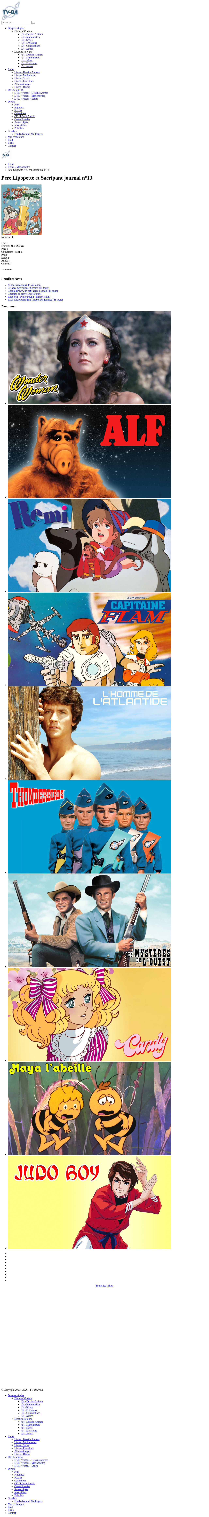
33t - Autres (27, 48)
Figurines (19, 107)
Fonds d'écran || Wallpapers (28, 134)
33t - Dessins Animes (32, 34)
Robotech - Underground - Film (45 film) (29, 296)
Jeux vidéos (20, 125)
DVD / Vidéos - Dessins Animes (31, 92)
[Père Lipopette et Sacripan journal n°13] (21, 234)
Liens (11, 142)
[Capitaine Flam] (89, 684)
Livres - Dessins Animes (27, 72)
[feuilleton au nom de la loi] (89, 966)
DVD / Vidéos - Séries (26, 98)
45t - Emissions (29, 63)
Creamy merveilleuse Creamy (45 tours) (28, 287)
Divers (11, 101)
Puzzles (18, 110)
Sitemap (49, 1389)
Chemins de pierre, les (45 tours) (24, 293)
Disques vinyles (16, 28)
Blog (10, 139)
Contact (12, 145)
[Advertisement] (17, 1336)
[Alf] (89, 497)
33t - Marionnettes (30, 37)
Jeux (16, 104)
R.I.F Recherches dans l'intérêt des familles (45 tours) (35, 299)
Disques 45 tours (23, 1418)
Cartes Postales (22, 119)
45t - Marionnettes (30, 57)
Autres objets (21, 122)
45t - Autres (27, 66)
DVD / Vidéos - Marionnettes (29, 95)
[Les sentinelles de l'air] (89, 872)
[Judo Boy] (89, 1248)
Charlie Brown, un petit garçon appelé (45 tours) (33, 290)
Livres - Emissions (23, 81)
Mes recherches (16, 136)
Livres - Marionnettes (25, 75)
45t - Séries (26, 60)
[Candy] (89, 1060)
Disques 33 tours (23, 1398)
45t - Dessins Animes (32, 54)
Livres (11, 69)
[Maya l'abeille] (89, 1154)
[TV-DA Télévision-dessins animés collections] (10, 19)
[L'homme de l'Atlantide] (89, 778)
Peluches (19, 128)
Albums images (22, 84)
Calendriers (20, 113)
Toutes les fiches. (104, 1285)
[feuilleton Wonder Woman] (89, 403)
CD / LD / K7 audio (24, 116)
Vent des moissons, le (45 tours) (24, 285)
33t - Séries (26, 40)
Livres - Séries (21, 78)
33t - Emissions (29, 42)
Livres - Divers (22, 87)
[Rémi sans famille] (89, 591)
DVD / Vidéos (15, 89)
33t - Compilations (30, 45)
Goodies (12, 131)
